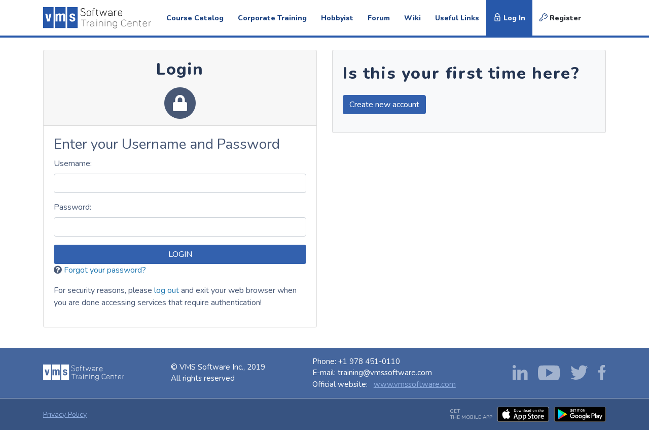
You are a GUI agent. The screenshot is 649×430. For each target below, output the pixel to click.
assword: (72, 207)
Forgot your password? (105, 270)
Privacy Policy (65, 414)
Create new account (384, 104)
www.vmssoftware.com (415, 384)
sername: (73, 163)
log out (166, 290)
